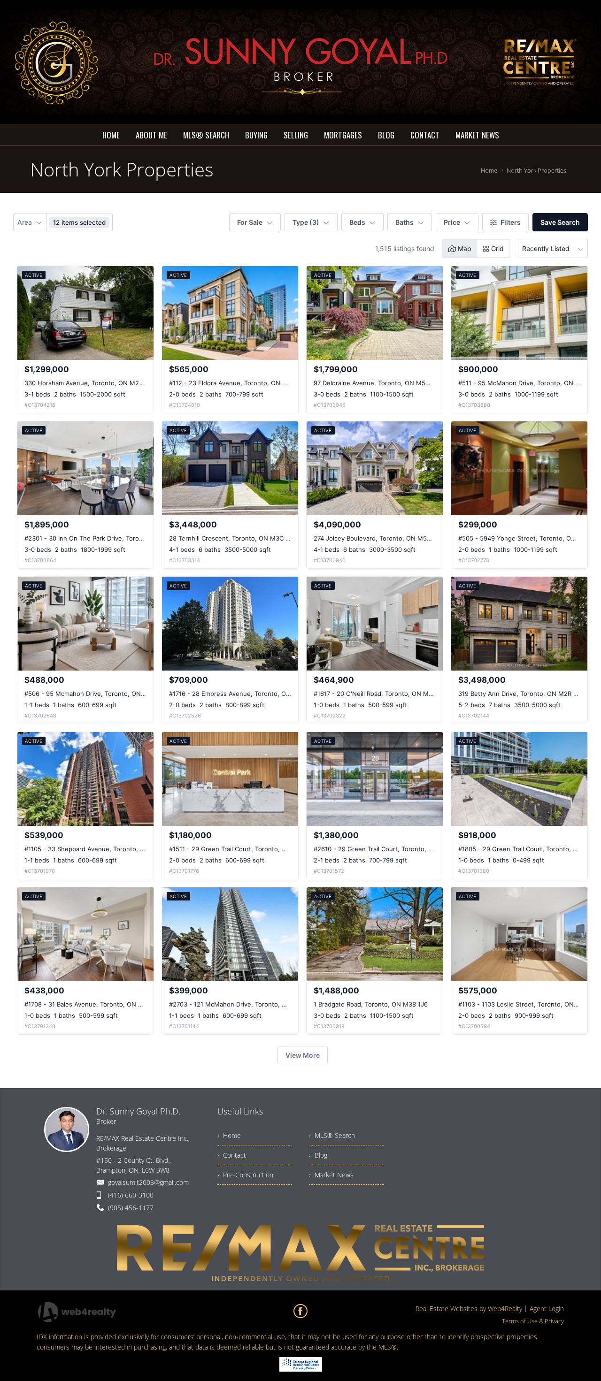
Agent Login (547, 1308)
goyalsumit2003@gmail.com (148, 1182)
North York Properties (536, 170)
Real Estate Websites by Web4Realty (469, 1308)
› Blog (318, 1155)
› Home (229, 1135)
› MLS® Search (332, 1135)
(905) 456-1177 (131, 1207)
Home (489, 170)
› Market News (331, 1174)
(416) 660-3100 (131, 1194)
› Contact (231, 1155)
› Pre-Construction (245, 1174)
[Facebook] (300, 1311)
